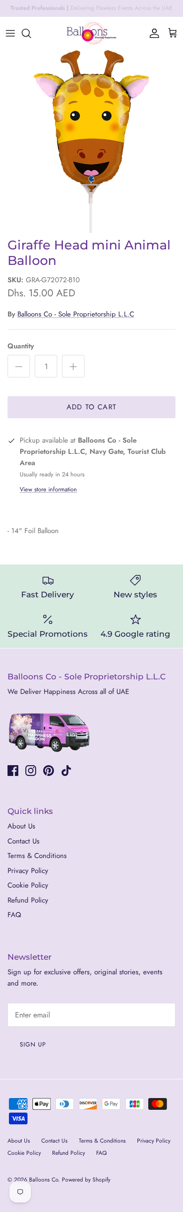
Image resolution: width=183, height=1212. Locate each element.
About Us (21, 826)
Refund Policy (28, 900)
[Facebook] (13, 770)
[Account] (152, 33)
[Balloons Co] (91, 33)
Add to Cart (91, 407)
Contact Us (23, 841)
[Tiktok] (66, 770)
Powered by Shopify (86, 1179)
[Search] (31, 33)
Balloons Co (43, 1179)
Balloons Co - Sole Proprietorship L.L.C (75, 314)
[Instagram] (30, 770)
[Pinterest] (48, 770)
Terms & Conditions (37, 856)
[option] (91, 141)
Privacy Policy (28, 871)
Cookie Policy (28, 885)
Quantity (21, 346)
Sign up (33, 1044)
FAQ (14, 915)
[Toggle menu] (10, 33)
